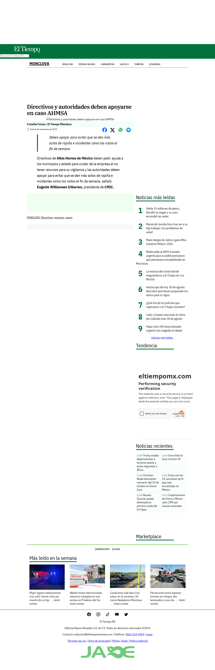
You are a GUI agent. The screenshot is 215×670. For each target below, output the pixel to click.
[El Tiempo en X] (126, 615)
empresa (59, 217)
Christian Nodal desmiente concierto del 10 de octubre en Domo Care (148, 482)
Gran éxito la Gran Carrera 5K (172, 457)
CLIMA (116, 549)
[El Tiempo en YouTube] (119, 615)
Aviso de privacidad (99, 641)
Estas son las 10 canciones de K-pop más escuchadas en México (173, 482)
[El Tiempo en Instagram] (100, 615)
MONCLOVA (39, 63)
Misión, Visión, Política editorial (130, 641)
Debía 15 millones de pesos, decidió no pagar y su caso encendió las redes (163, 212)
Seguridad (154, 64)
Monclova (67, 64)
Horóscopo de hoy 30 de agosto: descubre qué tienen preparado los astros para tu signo (167, 291)
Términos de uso (76, 641)
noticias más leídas (162, 337)
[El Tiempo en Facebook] (91, 615)
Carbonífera (107, 64)
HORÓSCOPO (103, 549)
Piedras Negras (86, 64)
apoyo (68, 217)
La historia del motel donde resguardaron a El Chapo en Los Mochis (165, 275)
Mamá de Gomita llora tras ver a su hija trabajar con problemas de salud (167, 228)
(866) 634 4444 (134, 634)
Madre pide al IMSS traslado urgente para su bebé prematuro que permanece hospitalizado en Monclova (160, 257)
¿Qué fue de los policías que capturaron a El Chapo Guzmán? (165, 305)
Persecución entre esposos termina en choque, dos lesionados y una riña (167, 598)
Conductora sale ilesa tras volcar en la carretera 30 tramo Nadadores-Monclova (126, 598)
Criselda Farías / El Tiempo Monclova (49, 124)
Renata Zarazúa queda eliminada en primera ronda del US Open (147, 502)
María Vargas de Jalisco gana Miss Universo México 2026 (166, 242)
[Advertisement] (107, 22)
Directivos (47, 217)
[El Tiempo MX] (27, 52)
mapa (149, 634)
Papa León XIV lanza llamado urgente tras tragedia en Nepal (164, 328)
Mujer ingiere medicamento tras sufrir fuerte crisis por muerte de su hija (45, 598)
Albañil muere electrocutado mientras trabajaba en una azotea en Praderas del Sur (86, 598)
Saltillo (124, 64)
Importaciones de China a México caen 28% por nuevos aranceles (173, 500)
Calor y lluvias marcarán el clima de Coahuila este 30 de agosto (165, 317)
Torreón (138, 64)
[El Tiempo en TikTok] (110, 615)
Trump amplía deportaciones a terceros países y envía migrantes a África (148, 463)
